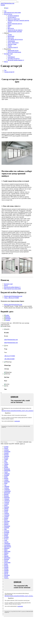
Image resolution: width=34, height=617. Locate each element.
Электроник (11, 41)
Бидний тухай (8, 53)
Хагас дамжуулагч (13, 42)
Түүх (9, 55)
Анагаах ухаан (12, 44)
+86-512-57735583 (9, 356)
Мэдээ (6, 61)
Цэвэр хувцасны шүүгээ (15, 23)
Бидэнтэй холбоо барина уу (16, 60)
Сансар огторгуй (13, 47)
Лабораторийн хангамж (15, 31)
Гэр (5, 11)
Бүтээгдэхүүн (8, 14)
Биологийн (11, 36)
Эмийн (10, 34)
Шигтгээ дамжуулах (14, 19)
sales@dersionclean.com (11, 339)
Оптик (10, 46)
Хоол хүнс (11, 38)
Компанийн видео (13, 50)
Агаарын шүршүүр (13, 15)
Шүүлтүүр (11, 28)
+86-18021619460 (9, 359)
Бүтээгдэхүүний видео (14, 52)
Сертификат (11, 57)
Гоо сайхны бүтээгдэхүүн (15, 39)
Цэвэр (9, 25)
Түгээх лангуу (12, 17)
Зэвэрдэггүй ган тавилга (15, 30)
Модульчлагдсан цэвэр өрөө (12, 12)
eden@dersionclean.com (11, 342)
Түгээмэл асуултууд (13, 58)
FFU (9, 26)
